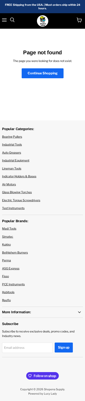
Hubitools (8, 292)
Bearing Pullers (12, 136)
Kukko (6, 244)
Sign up (64, 347)
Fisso (5, 276)
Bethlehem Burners (15, 252)
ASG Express (10, 268)
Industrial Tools (12, 144)
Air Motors (9, 184)
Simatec (7, 236)
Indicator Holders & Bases (19, 176)
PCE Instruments (13, 284)
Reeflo (6, 300)
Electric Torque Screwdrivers (21, 200)
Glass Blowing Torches (17, 192)
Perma (6, 260)
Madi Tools (9, 228)
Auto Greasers (11, 152)
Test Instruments (13, 208)
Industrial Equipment (15, 160)
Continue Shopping (43, 73)
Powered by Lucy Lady (42, 393)
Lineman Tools (11, 168)
